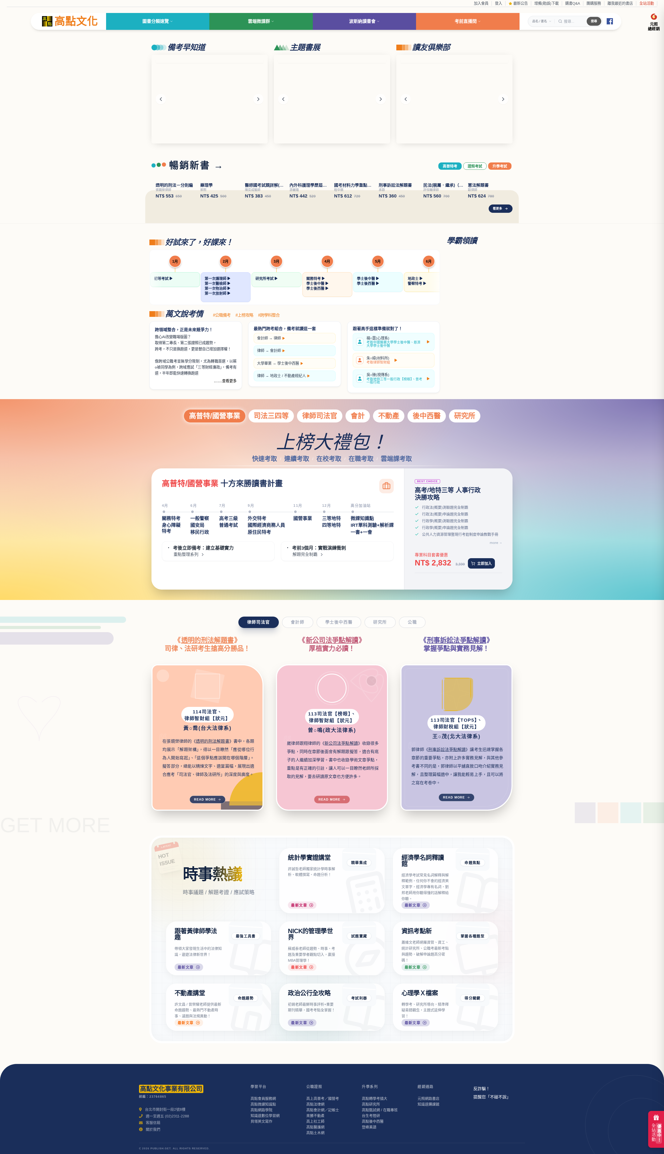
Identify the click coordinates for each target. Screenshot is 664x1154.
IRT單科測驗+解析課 (372, 525)
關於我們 (153, 1129)
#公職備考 (222, 315)
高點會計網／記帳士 (322, 1110)
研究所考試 (265, 278)
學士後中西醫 (288, 363)
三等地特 (331, 518)
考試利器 (359, 998)
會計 (358, 416)
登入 (498, 3)
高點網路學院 (261, 1110)
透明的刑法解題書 (207, 640)
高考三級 (228, 518)
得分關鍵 (473, 998)
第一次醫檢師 (216, 283)
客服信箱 (153, 1123)
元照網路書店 (428, 1098)
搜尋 (594, 21)
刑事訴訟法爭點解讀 (456, 640)
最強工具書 (246, 936)
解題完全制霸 (305, 554)
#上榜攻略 (244, 315)
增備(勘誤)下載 (546, 3)
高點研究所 (371, 1104)
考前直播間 (466, 21)
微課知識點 (362, 518)
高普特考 (450, 166)
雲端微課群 (259, 21)
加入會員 (481, 3)
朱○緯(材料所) (378, 360)
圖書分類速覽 (155, 21)
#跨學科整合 (269, 315)
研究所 (464, 416)
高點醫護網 (315, 1127)
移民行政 (199, 532)
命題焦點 (473, 863)
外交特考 (257, 518)
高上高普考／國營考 (322, 1098)
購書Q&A (572, 3)
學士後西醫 (316, 288)
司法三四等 (271, 416)
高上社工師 (315, 1121)
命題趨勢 (246, 998)
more (494, 542)
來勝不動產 (315, 1115)
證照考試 (475, 166)
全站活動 (646, 3)
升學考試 (500, 166)
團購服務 (593, 3)
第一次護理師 (216, 278)
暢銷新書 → (196, 165)
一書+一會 (361, 532)
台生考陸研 (371, 1115)
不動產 (388, 416)
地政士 (414, 278)
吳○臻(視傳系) (394, 378)
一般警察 (199, 518)
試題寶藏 (359, 936)
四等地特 (331, 525)
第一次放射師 (216, 293)
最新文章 (299, 905)
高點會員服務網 (263, 1098)
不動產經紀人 (295, 376)
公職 (412, 622)
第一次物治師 (216, 288)
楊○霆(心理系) (393, 341)
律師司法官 (319, 416)
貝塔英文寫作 (261, 1121)
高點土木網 (315, 1133)
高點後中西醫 (373, 1121)
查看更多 (229, 381)
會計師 (262, 338)
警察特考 (415, 283)
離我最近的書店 (620, 3)
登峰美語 (369, 1127)
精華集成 (359, 863)
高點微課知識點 (263, 1104)
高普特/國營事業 (214, 416)
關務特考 (314, 278)
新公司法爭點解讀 (332, 640)
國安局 (197, 525)
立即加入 (484, 563)
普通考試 (228, 525)
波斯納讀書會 (362, 21)
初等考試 (162, 278)
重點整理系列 (186, 554)
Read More (205, 799)
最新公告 (520, 3)
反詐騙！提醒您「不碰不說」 (492, 1093)
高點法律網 (315, 1104)
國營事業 (302, 518)
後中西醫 (427, 416)
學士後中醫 (316, 283)
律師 (277, 338)
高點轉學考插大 (374, 1098)
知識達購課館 (428, 1104)
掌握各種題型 (473, 936)
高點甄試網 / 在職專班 (380, 1110)
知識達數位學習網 (265, 1115)
